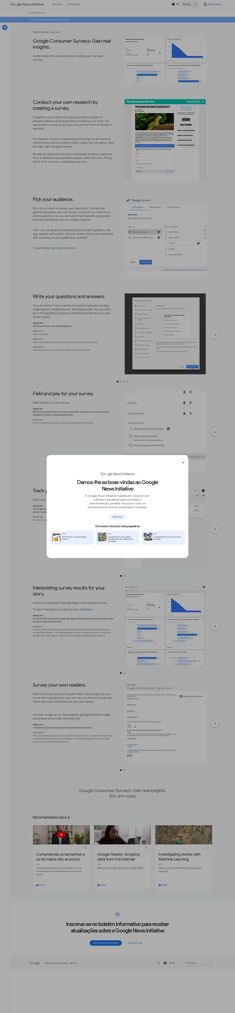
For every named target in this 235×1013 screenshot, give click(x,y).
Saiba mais (118, 517)
